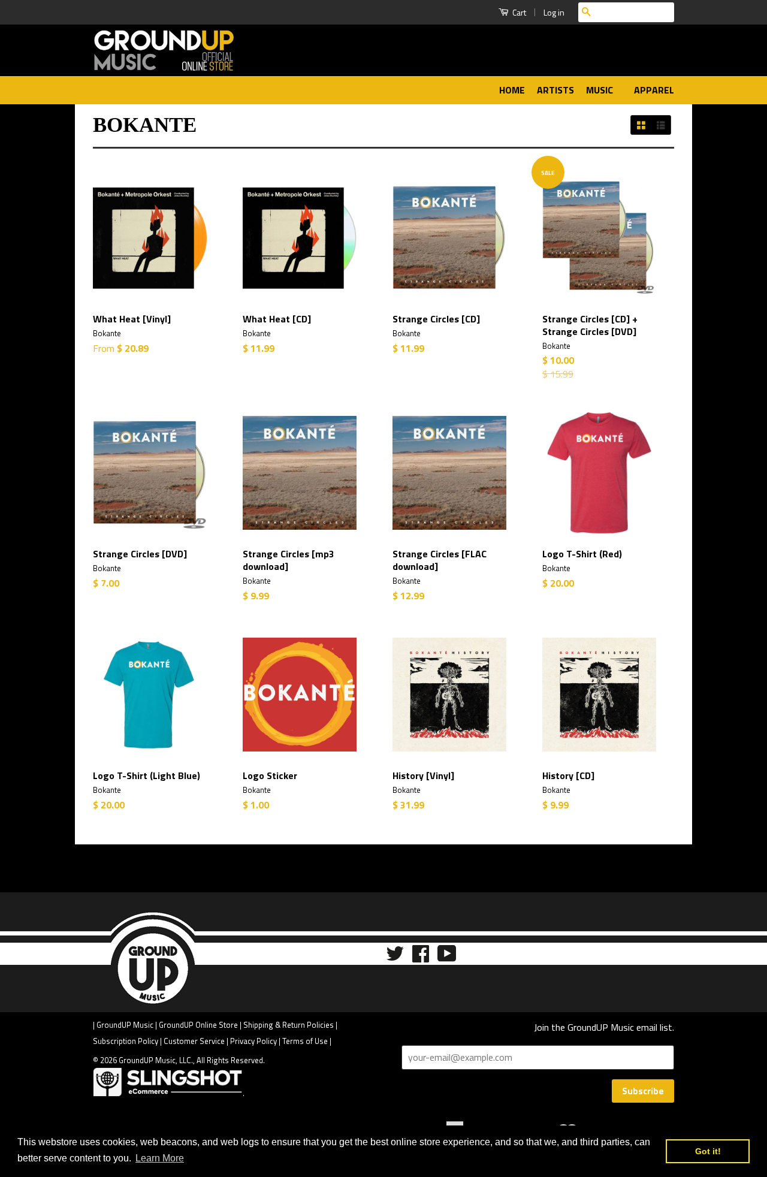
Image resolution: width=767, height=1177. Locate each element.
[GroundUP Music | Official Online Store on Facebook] (421, 957)
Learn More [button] (159, 1158)
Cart (518, 12)
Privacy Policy (253, 1041)
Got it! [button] (708, 1151)
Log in (553, 12)
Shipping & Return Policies (288, 1025)
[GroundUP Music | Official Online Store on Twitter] (395, 957)
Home (512, 90)
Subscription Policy (125, 1041)
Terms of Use (305, 1041)
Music (600, 90)
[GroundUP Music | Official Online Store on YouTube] (447, 957)
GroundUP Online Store (198, 1025)
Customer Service (194, 1041)
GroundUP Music (124, 1025)
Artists (555, 90)
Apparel (654, 90)
